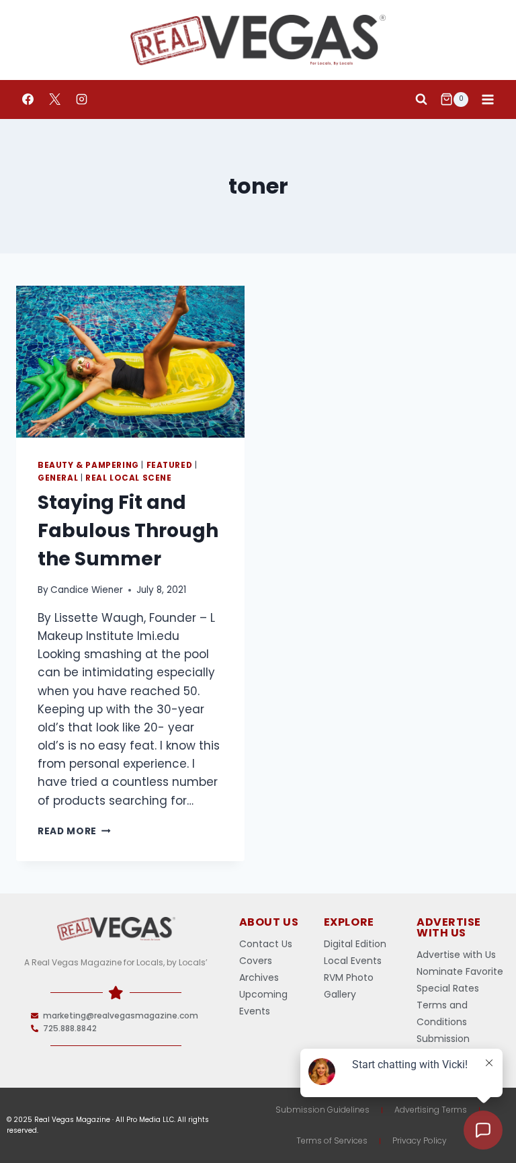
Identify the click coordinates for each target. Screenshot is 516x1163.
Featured (169, 465)
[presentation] (130, 362)
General (58, 478)
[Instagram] (81, 99)
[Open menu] (487, 99)
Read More (74, 831)
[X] (54, 99)
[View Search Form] (421, 99)
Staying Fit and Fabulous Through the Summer (128, 530)
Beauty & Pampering (88, 465)
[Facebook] (27, 99)
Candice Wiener (86, 590)
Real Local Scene (128, 478)
